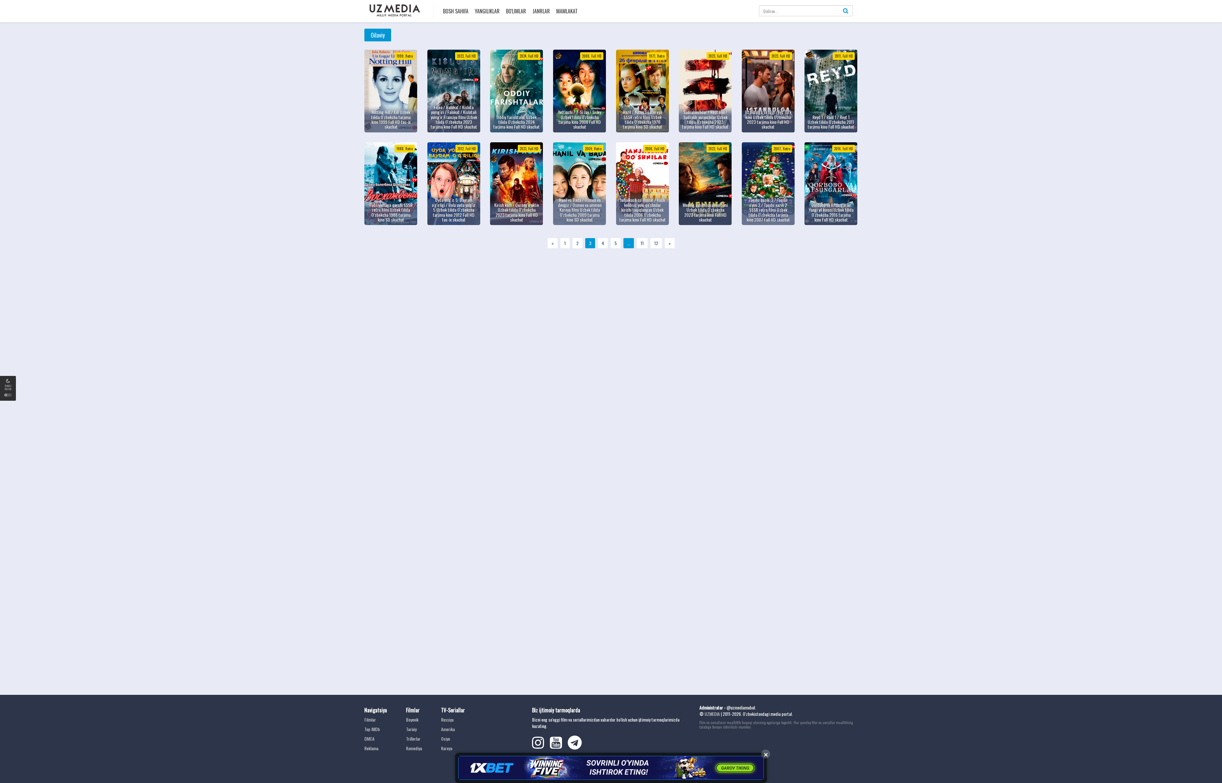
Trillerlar (413, 738)
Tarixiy (411, 729)
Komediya (414, 748)
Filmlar (370, 719)
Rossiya (447, 719)
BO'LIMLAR (516, 11)
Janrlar (541, 11)
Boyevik (412, 719)
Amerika (448, 729)
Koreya (446, 748)
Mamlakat (567, 11)
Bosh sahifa (455, 11)
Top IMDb (372, 729)
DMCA (369, 738)
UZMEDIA (712, 713)
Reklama (371, 748)
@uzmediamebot (741, 707)
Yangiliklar (487, 11)
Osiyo (445, 738)
